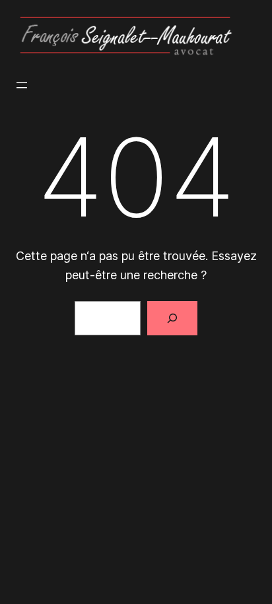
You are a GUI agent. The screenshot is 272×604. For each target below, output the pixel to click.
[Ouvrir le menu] (22, 85)
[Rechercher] (172, 318)
